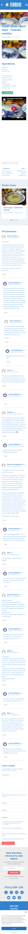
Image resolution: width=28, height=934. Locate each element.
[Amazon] (22, 892)
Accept (14, 928)
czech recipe (14, 163)
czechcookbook (7, 37)
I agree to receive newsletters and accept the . (14, 877)
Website (5, 817)
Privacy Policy (14, 932)
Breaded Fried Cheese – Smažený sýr (21, 172)
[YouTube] (8, 897)
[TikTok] (19, 897)
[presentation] (14, 197)
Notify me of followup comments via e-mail (13, 795)
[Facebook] (6, 892)
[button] (26, 912)
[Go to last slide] (4, 203)
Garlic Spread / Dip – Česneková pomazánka (7, 172)
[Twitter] (11, 892)
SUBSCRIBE (14, 872)
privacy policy (14, 878)
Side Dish (4, 23)
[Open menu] (1, 5)
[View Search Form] (26, 5)
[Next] (24, 203)
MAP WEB (14, 906)
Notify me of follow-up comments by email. (13, 834)
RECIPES (14, 909)
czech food (5, 163)
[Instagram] (16, 892)
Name (4, 803)
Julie (9, 370)
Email (4, 810)
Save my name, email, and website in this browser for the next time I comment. (13, 823)
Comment (6, 775)
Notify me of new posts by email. (13, 839)
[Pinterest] (14, 897)
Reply (4, 274)
